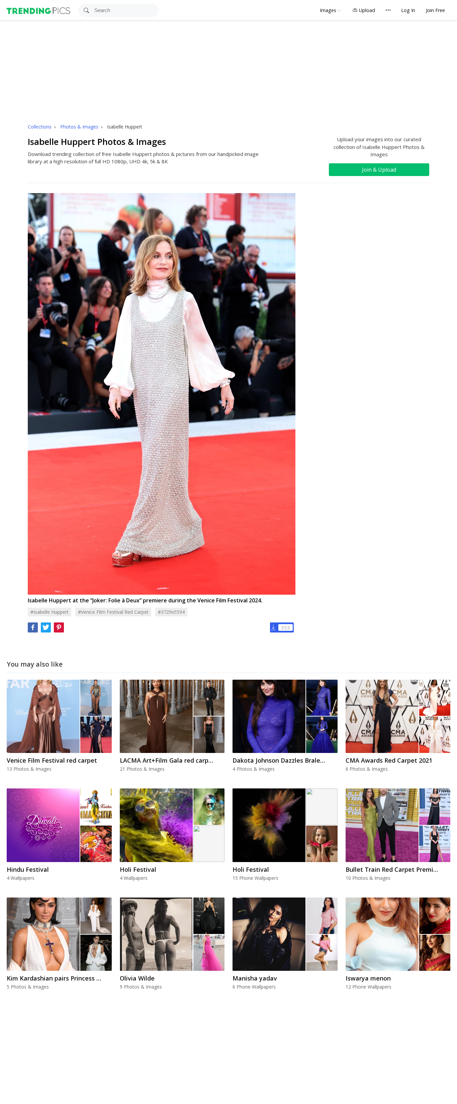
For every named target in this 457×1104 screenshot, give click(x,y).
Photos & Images (80, 126)
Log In (408, 10)
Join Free (435, 10)
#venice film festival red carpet (113, 612)
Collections (40, 126)
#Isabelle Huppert (49, 612)
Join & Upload (379, 169)
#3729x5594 (171, 612)
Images (328, 10)
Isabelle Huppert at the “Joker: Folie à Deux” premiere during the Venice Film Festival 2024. (145, 600)
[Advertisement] (228, 70)
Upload (366, 10)
